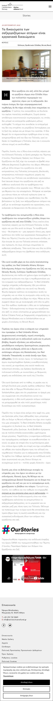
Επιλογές (26, 689)
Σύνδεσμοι (6, 647)
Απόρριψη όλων (26, 696)
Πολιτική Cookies (9, 661)
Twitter (10, 625)
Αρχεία (5, 643)
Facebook (4, 625)
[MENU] (50, 6)
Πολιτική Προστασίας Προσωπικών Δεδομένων (22, 650)
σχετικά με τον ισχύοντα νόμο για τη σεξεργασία (23, 493)
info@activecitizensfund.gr (14, 620)
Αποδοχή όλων (26, 682)
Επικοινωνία (7, 636)
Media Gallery (8, 639)
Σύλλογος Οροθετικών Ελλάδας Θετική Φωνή (34, 45)
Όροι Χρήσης (7, 654)
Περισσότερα (8, 676)
